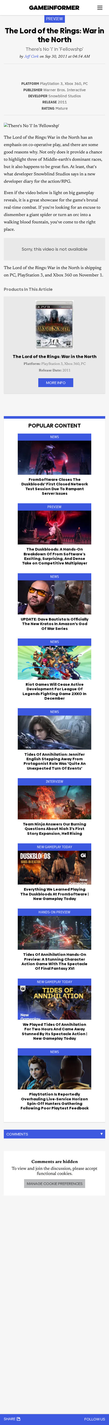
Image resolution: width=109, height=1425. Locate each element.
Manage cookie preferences (55, 1183)
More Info (56, 382)
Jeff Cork (31, 57)
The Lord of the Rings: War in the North (55, 356)
